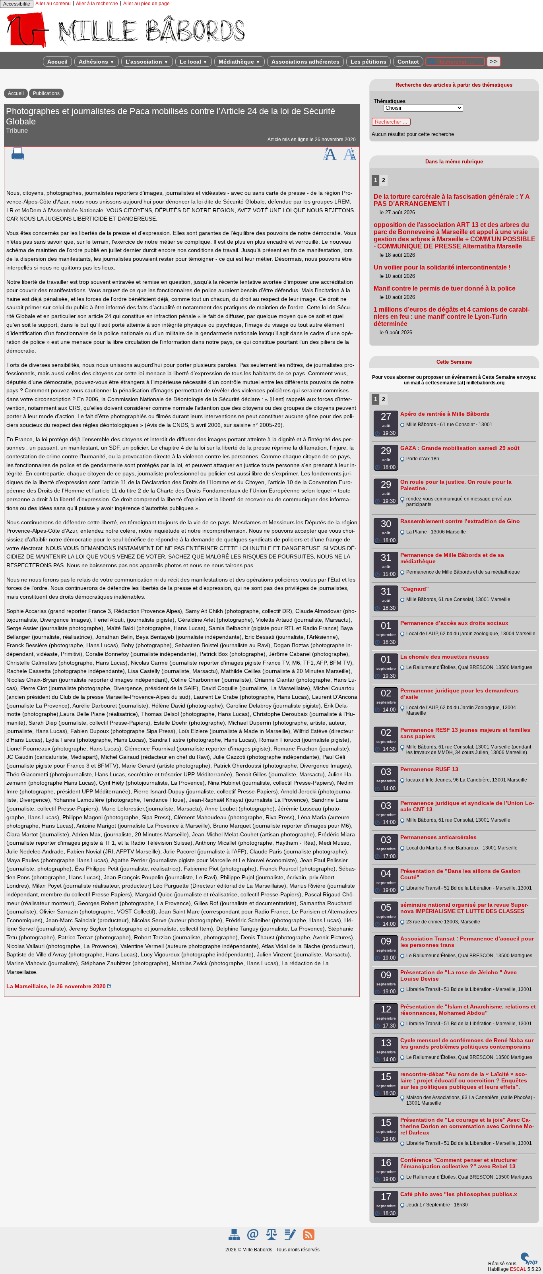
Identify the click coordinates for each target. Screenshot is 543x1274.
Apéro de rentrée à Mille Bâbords (444, 414)
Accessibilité (16, 4)
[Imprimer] (18, 158)
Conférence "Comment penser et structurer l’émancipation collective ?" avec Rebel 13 (458, 1163)
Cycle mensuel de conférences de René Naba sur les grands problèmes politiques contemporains (466, 1043)
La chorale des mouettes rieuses (444, 656)
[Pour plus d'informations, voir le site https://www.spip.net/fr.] (529, 1263)
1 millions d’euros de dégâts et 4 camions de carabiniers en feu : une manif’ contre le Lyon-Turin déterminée (451, 316)
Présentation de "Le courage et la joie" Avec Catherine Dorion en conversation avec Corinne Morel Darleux (467, 1126)
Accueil (57, 61)
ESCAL (518, 1269)
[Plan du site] (234, 1238)
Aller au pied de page (146, 3)
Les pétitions (368, 61)
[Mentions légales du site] (272, 1238)
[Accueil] (125, 49)
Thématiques (389, 101)
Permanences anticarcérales (438, 837)
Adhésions (96, 61)
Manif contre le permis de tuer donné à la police (445, 288)
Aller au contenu (53, 3)
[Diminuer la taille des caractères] (349, 158)
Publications (46, 93)
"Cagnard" (414, 589)
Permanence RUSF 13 (429, 769)
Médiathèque (239, 61)
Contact (408, 61)
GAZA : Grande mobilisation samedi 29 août (460, 448)
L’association (147, 61)
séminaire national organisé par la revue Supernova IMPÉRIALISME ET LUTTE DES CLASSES (464, 908)
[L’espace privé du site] (290, 1238)
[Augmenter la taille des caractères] (329, 158)
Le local (194, 61)
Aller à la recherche (97, 3)
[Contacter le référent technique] (253, 1238)
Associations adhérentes (305, 61)
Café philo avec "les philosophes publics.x (458, 1194)
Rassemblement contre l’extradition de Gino (460, 521)
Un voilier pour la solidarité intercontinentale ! (442, 267)
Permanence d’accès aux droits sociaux (454, 623)
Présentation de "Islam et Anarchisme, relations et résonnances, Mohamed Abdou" (468, 1009)
